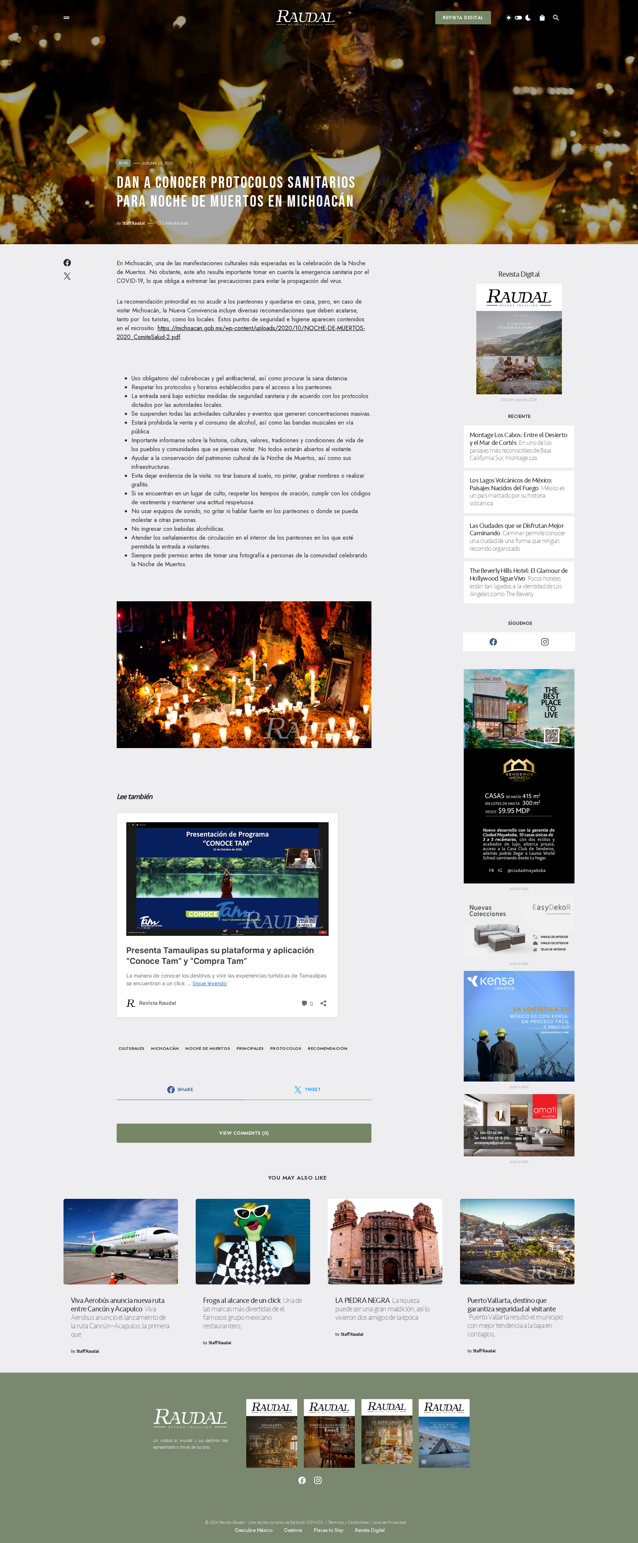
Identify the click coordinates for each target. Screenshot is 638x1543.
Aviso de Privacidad (389, 1522)
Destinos (293, 1530)
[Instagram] (545, 641)
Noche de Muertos (207, 1048)
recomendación (327, 1048)
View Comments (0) (243, 1133)
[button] (66, 17)
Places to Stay (328, 1530)
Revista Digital (463, 17)
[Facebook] (493, 641)
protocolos (286, 1048)
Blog (123, 163)
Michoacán (165, 1048)
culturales (132, 1048)
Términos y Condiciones (348, 1522)
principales (250, 1048)
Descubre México (253, 1530)
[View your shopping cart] (542, 17)
